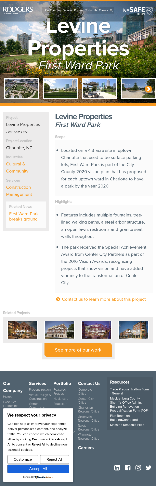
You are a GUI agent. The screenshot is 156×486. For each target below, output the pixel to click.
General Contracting (37, 405)
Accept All (38, 469)
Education (60, 403)
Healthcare (60, 398)
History (8, 396)
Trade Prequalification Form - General (129, 391)
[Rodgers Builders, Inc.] (18, 10)
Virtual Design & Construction (40, 396)
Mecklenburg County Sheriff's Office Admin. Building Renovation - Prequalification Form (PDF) (129, 404)
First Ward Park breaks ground (24, 216)
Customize (23, 459)
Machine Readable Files (127, 425)
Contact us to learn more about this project (103, 299)
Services (67, 10)
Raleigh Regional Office (88, 427)
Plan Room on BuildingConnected (124, 418)
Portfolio (78, 10)
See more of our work (78, 350)
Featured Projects (59, 391)
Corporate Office (85, 391)
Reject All (55, 459)
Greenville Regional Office (88, 418)
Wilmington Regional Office (88, 436)
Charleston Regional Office (88, 409)
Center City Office (86, 400)
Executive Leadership (10, 404)
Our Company (53, 10)
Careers (103, 10)
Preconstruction (40, 389)
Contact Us (91, 10)
